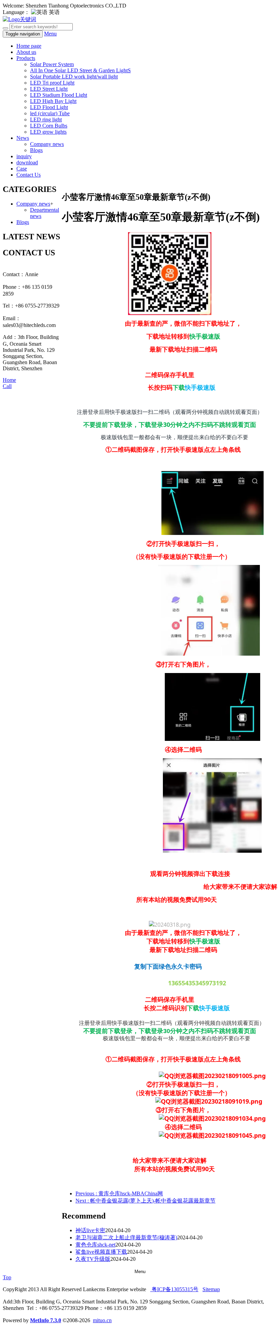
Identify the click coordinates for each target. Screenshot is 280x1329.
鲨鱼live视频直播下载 (101, 1252)
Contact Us (28, 175)
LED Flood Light (49, 107)
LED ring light (46, 119)
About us (26, 52)
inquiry (24, 156)
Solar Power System (52, 64)
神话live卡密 (90, 1230)
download (27, 162)
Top (7, 1277)
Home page (28, 46)
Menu (50, 33)
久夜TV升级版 (92, 1259)
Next (145, 1201)
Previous (119, 1193)
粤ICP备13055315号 (174, 1289)
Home (9, 380)
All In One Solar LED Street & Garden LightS (80, 70)
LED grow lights (48, 132)
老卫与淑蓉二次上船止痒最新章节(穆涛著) (126, 1237)
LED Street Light (49, 89)
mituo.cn (102, 1320)
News (22, 138)
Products (25, 58)
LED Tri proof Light (52, 83)
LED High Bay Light (53, 101)
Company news (47, 144)
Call (7, 386)
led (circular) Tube (50, 113)
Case (21, 168)
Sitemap (211, 1289)
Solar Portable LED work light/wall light (74, 76)
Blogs (36, 150)
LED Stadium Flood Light (58, 95)
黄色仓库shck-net (95, 1245)
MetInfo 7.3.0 (45, 1320)
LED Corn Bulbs (48, 126)
